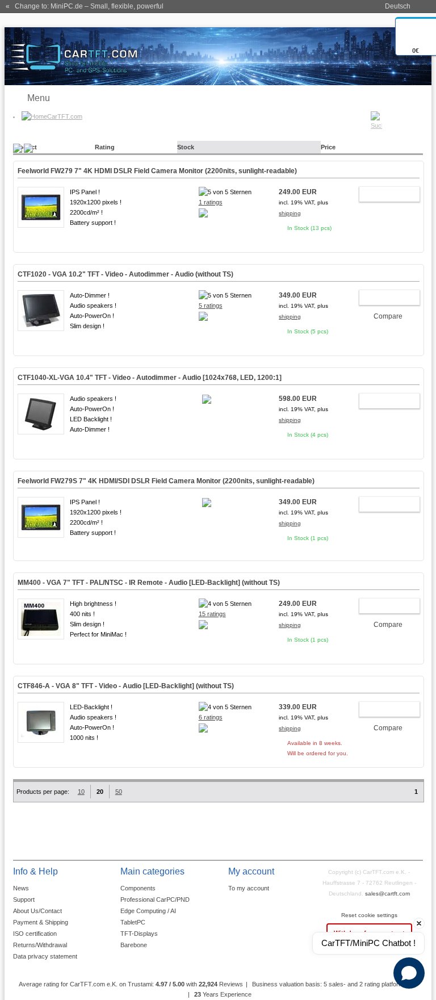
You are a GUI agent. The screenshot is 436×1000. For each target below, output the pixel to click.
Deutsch (397, 6)
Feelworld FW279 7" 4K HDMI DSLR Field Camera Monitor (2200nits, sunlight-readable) (157, 171)
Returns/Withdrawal (40, 945)
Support (24, 899)
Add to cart (384, 196)
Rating (105, 147)
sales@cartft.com (387, 893)
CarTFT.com (64, 116)
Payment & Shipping (40, 922)
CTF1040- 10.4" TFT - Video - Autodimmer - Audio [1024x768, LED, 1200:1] (150, 378)
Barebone (133, 945)
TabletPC (132, 922)
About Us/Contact (37, 910)
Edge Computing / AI (148, 910)
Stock (185, 147)
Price (328, 147)
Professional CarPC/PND (155, 899)
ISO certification (35, 933)
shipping (290, 213)
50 (118, 791)
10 (81, 791)
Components (138, 888)
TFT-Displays (139, 933)
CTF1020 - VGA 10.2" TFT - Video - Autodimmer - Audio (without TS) (125, 274)
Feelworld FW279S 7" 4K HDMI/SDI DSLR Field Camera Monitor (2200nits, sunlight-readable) (166, 481)
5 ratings (211, 305)
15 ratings (212, 613)
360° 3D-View (41, 236)
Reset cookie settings (369, 915)
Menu (38, 98)
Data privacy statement (45, 956)
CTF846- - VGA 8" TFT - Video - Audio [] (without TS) (126, 686)
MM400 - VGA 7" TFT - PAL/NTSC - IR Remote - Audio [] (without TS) (149, 583)
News (21, 888)
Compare (388, 316)
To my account (248, 888)
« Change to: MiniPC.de (85, 6)
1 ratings (211, 202)
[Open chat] (409, 973)
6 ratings (211, 717)
